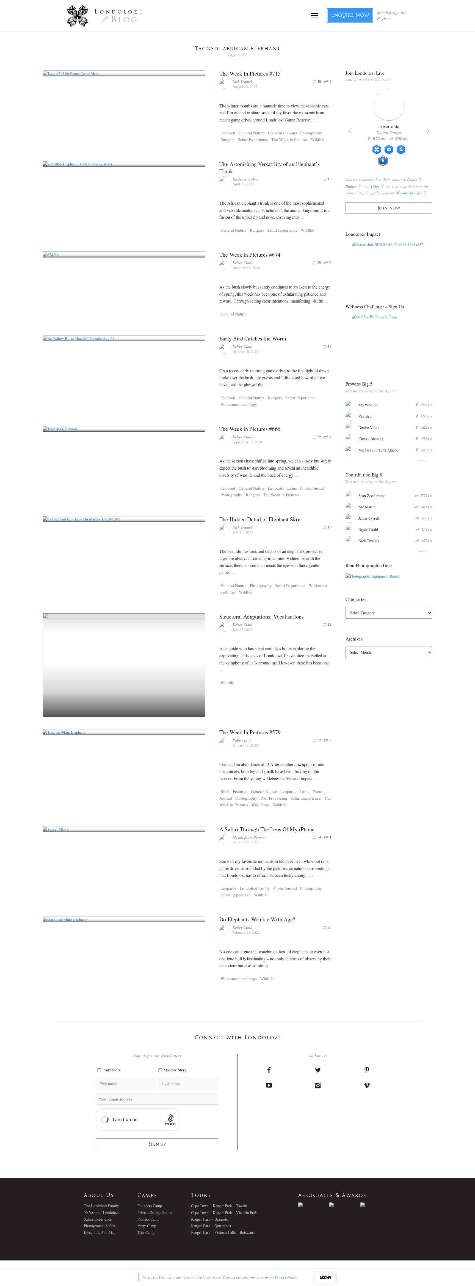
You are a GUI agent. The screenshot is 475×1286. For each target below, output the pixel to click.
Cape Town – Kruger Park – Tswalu (219, 1205)
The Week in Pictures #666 (249, 429)
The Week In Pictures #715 (250, 73)
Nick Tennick (242, 81)
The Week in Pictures (289, 139)
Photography (311, 132)
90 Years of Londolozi (101, 1212)
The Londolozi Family (101, 1205)
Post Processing (274, 798)
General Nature (252, 132)
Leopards (276, 132)
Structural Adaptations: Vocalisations (261, 616)
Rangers (227, 139)
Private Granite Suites (154, 1212)
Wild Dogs (260, 804)
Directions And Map (99, 1232)
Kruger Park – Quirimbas (211, 1225)
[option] (389, 129)
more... (423, 459)
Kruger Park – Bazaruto (209, 1219)
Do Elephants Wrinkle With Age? (257, 919)
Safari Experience (253, 139)
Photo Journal (312, 488)
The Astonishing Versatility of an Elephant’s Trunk (269, 167)
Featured (227, 132)
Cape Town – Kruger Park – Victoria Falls (224, 1212)
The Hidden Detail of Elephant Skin (259, 519)
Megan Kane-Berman (249, 837)
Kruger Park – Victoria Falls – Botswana (223, 1232)
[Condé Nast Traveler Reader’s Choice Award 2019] (313, 1204)
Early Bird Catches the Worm (252, 338)
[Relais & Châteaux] (375, 1204)
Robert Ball (242, 740)
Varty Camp (146, 1225)
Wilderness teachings (238, 404)
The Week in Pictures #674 (249, 254)
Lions (292, 132)
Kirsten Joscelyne (246, 179)
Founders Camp (149, 1205)
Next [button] (428, 131)
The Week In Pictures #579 (250, 732)
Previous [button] (350, 131)
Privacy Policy (286, 1277)
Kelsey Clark (242, 262)
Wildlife (317, 139)
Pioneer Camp (148, 1219)
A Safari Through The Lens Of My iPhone (266, 829)
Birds (225, 791)
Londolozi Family (255, 888)
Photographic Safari (99, 1225)
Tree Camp (145, 1232)
